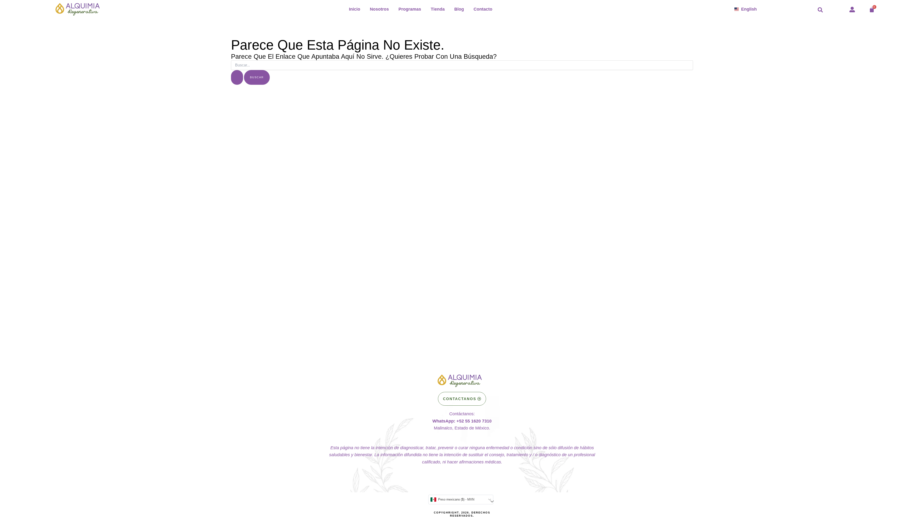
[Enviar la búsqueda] (237, 77)
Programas (409, 9)
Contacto (483, 9)
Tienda (438, 9)
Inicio (354, 9)
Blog (459, 9)
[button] (820, 9)
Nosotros (379, 9)
